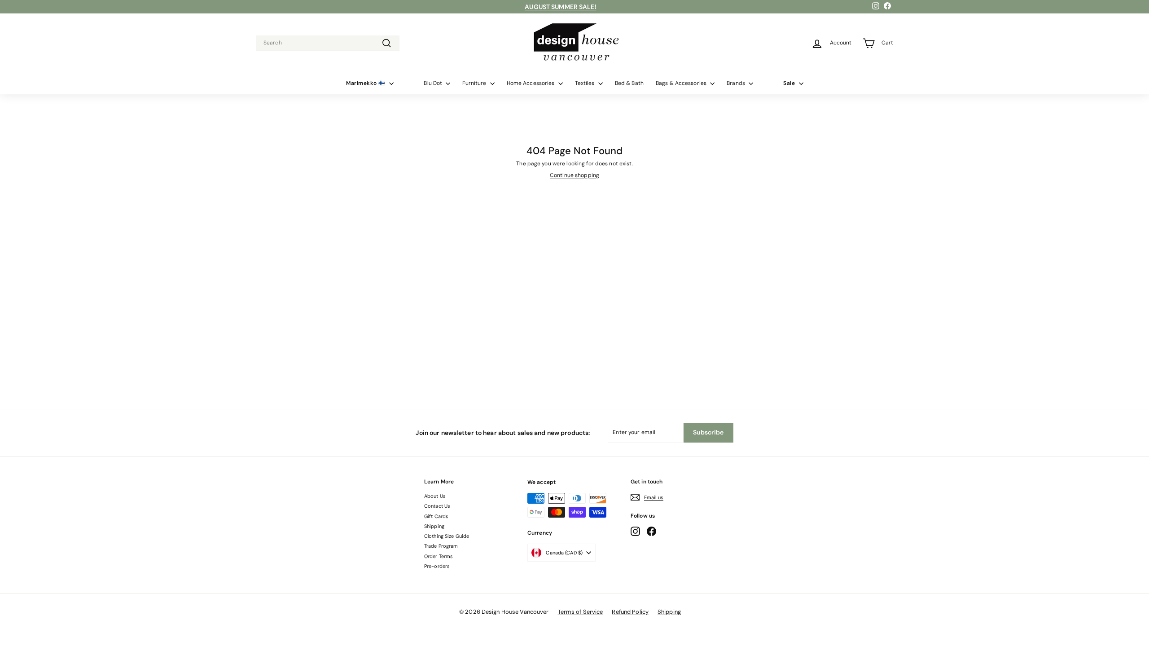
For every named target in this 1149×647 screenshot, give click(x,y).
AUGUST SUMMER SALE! (560, 7)
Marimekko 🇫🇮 (366, 83)
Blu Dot (433, 83)
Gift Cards (436, 516)
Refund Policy (630, 612)
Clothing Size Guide (446, 536)
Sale (790, 83)
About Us (435, 496)
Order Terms (438, 556)
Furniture (474, 83)
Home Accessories (531, 83)
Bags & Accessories (682, 83)
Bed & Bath (629, 83)
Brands (736, 83)
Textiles (585, 83)
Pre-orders (437, 566)
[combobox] (327, 43)
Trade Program (441, 546)
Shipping (434, 526)
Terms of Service (580, 612)
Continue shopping (574, 175)
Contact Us (437, 506)
